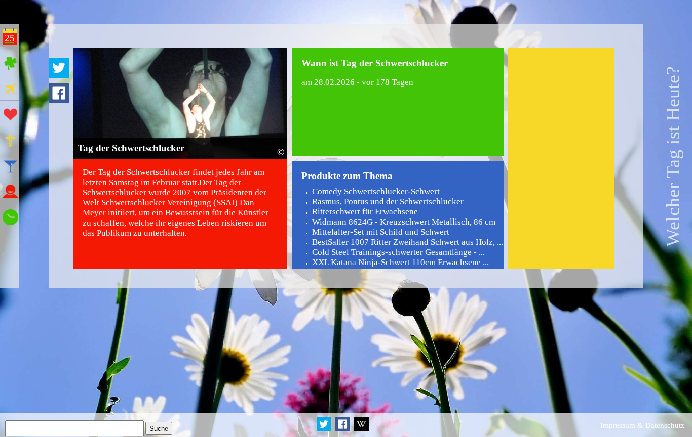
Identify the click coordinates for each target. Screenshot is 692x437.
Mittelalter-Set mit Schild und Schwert (380, 232)
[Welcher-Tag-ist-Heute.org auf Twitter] (324, 429)
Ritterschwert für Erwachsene (365, 211)
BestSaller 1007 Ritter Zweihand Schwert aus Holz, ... (407, 242)
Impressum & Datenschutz (642, 425)
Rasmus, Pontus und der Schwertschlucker (388, 201)
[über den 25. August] (361, 429)
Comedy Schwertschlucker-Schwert (376, 191)
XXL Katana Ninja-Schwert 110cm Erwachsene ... (400, 262)
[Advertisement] (561, 158)
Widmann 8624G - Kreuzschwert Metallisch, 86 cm (403, 222)
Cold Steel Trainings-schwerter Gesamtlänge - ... (398, 252)
